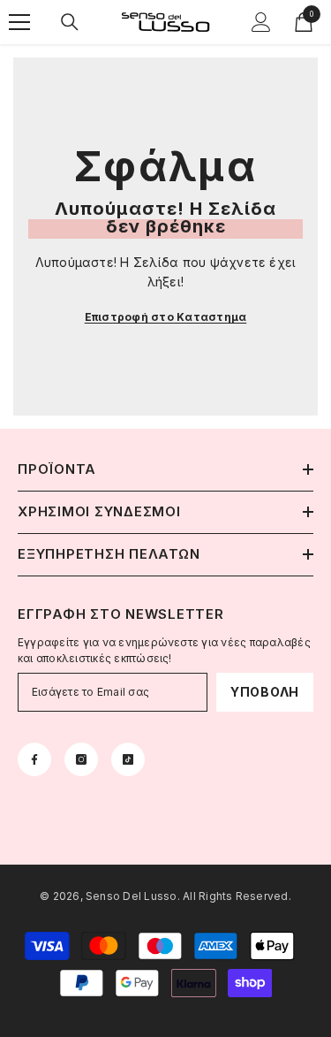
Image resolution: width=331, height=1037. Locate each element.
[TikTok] (128, 759)
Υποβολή (264, 691)
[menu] (19, 22)
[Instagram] (81, 759)
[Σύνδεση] (261, 22)
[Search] (69, 22)
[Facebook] (34, 759)
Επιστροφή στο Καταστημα (166, 317)
